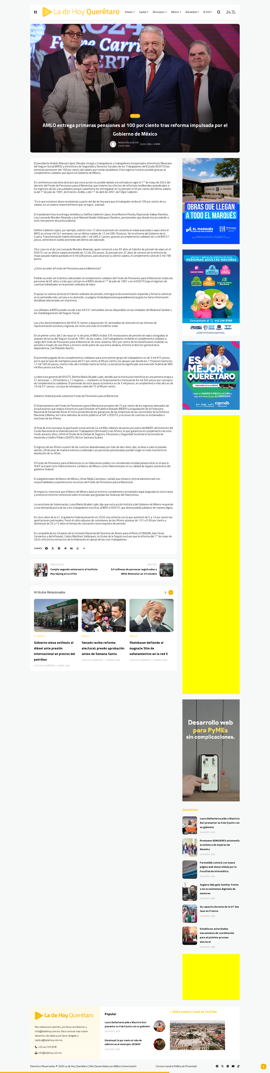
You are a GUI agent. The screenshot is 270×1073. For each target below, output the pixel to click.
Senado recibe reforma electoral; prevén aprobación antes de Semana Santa (103, 648)
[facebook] (46, 548)
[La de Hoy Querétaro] (80, 12)
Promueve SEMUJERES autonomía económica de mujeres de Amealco (220, 845)
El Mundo (39, 636)
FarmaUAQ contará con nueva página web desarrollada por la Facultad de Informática (218, 867)
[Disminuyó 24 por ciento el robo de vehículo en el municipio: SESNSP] (159, 1044)
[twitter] (52, 548)
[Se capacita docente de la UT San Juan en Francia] (189, 913)
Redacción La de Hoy (128, 142)
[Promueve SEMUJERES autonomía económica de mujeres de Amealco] (189, 847)
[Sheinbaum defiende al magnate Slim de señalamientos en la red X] (151, 615)
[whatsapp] (77, 548)
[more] (84, 548)
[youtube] (233, 1066)
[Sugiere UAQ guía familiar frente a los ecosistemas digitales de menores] (189, 891)
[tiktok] (238, 1066)
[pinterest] (59, 548)
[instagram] (227, 1066)
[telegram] (65, 548)
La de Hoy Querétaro (44, 665)
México (135, 115)
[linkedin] (71, 548)
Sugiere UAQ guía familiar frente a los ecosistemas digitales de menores (219, 889)
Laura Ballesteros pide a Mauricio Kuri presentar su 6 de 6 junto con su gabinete (220, 822)
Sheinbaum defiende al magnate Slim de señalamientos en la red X (148, 648)
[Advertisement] (211, 554)
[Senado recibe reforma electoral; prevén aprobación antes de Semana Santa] (104, 615)
